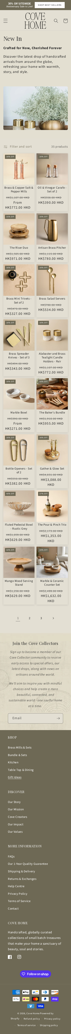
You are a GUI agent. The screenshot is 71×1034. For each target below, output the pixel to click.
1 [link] (18, 618)
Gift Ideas (14, 777)
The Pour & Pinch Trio (52, 525)
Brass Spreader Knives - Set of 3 (18, 356)
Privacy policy (52, 1019)
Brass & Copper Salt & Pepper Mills (18, 190)
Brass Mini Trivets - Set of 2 (19, 301)
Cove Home (32, 1013)
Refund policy (32, 1019)
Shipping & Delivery (21, 871)
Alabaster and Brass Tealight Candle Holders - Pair (52, 358)
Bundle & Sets (17, 755)
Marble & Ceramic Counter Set (52, 583)
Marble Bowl (18, 413)
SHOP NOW (58, 5)
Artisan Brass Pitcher (52, 248)
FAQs (11, 856)
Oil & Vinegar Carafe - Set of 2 (52, 190)
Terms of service (26, 1025)
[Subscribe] (58, 718)
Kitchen (13, 762)
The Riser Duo (19, 248)
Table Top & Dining (21, 770)
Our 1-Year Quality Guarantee (28, 864)
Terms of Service (19, 901)
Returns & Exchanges (22, 879)
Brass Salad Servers (52, 299)
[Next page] (53, 618)
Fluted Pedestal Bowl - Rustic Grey (19, 527)
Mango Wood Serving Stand (19, 583)
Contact (13, 908)
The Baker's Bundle (52, 413)
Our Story (14, 802)
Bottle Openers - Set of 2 (19, 471)
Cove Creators (17, 817)
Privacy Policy (17, 894)
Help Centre (16, 886)
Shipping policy (49, 1025)
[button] (5, 21)
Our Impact (15, 824)
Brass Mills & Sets (20, 747)
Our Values (15, 832)
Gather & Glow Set (52, 469)
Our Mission (16, 809)
